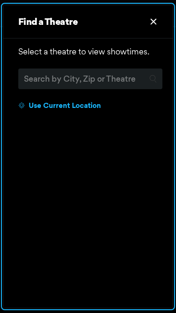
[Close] (153, 22)
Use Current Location (65, 105)
